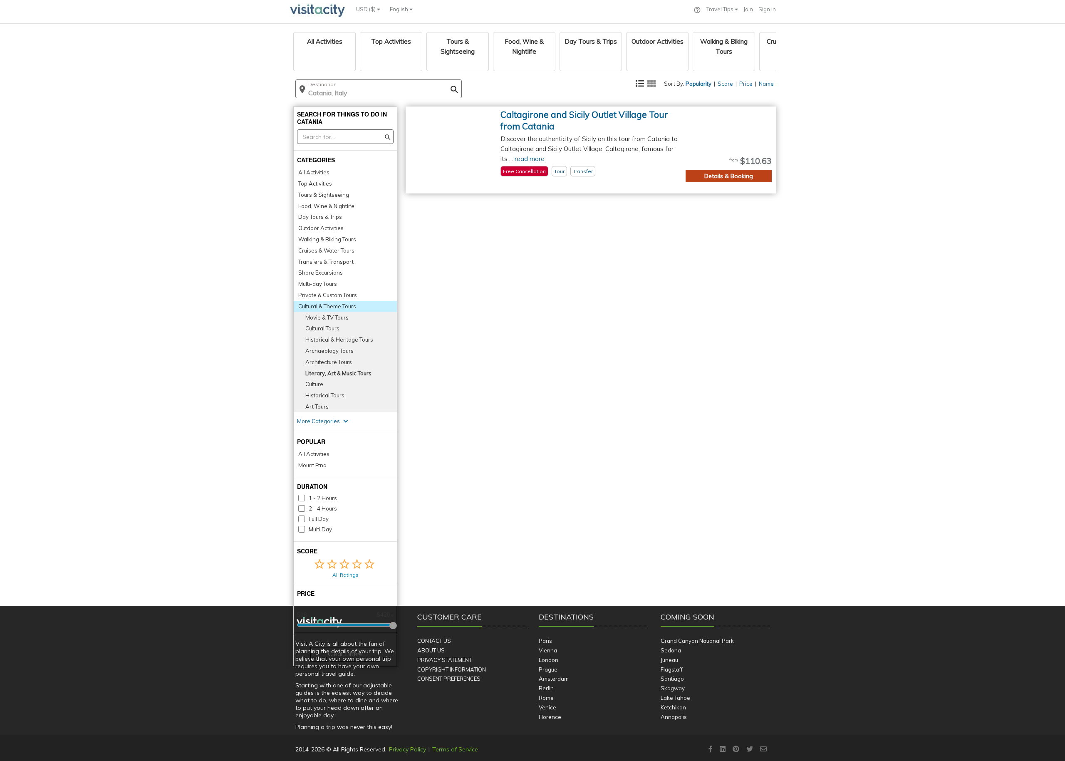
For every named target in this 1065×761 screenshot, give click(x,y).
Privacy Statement (444, 660)
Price (746, 83)
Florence (550, 717)
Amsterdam (554, 678)
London (548, 660)
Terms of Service (455, 749)
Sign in (767, 9)
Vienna (548, 650)
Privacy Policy (407, 749)
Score (725, 83)
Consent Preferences (448, 678)
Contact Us (434, 640)
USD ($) (366, 9)
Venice (547, 707)
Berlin (546, 688)
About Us (431, 650)
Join (748, 9)
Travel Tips (720, 9)
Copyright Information (451, 669)
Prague (548, 669)
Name (766, 83)
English (399, 9)
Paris (545, 640)
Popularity (698, 83)
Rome (546, 697)
